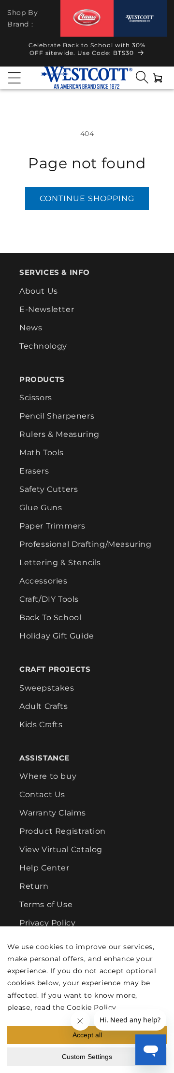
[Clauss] (87, 18)
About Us (38, 291)
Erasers (34, 470)
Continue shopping (87, 198)
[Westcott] (140, 18)
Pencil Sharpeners (56, 416)
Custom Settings (87, 1056)
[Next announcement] (158, 51)
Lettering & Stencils (60, 562)
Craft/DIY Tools (49, 599)
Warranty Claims (52, 812)
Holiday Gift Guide (56, 635)
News (30, 327)
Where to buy (47, 776)
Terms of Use (45, 904)
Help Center (44, 867)
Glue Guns (40, 507)
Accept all (87, 1035)
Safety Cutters (48, 489)
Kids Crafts (41, 724)
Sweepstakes (46, 688)
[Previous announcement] (16, 51)
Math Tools (41, 452)
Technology (43, 346)
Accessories (43, 580)
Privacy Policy (47, 922)
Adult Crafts (43, 706)
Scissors (35, 397)
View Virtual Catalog (60, 849)
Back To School (50, 617)
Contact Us (42, 794)
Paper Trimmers (52, 525)
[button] (14, 77)
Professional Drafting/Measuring (85, 544)
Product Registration (62, 831)
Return (34, 886)
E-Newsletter (46, 309)
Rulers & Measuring (59, 434)
